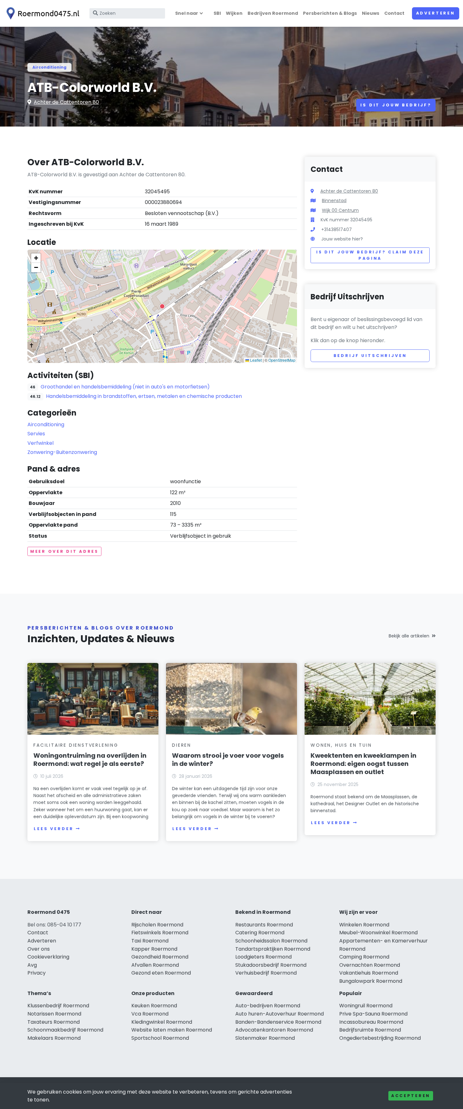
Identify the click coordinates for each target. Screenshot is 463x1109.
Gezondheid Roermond (159, 956)
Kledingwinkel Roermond (161, 1022)
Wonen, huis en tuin (341, 745)
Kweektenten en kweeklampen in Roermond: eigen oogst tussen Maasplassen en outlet (363, 763)
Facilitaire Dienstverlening (75, 745)
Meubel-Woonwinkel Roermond (378, 932)
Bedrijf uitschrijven (370, 355)
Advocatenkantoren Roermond (274, 1029)
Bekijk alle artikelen (409, 636)
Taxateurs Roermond (53, 1022)
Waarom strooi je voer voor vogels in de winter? (228, 759)
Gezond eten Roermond (161, 972)
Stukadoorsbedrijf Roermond (270, 965)
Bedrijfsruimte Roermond (370, 1029)
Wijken (234, 13)
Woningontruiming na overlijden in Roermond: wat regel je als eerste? (89, 759)
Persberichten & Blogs (330, 13)
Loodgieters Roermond (263, 956)
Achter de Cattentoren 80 (66, 102)
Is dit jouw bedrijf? (396, 105)
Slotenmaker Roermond (265, 1038)
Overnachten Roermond (369, 965)
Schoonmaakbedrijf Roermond (65, 1029)
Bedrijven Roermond (273, 13)
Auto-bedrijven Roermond (267, 1005)
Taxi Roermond (150, 940)
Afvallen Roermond (155, 965)
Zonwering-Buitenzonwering (62, 452)
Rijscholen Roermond (157, 924)
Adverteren (435, 13)
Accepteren (410, 1095)
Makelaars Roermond (54, 1038)
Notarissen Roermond (54, 1013)
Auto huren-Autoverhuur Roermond (279, 1013)
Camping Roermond (364, 956)
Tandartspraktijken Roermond (272, 949)
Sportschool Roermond (160, 1038)
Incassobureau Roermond (371, 1022)
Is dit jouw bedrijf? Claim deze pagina (370, 255)
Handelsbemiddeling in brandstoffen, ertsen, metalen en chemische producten (144, 396)
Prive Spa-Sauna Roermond (373, 1013)
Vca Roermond (150, 1013)
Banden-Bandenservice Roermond (278, 1022)
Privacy (36, 972)
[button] (162, 306)
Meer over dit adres (64, 551)
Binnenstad (334, 200)
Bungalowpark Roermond (370, 981)
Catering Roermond (259, 932)
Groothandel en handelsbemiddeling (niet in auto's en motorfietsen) (125, 386)
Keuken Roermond (154, 1005)
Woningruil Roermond (365, 1005)
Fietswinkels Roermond (159, 932)
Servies (36, 433)
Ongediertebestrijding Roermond (380, 1038)
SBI (217, 13)
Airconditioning (49, 67)
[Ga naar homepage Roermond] (41, 13)
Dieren (181, 745)
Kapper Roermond (154, 949)
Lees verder (53, 828)
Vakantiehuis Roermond (368, 972)
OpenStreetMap (281, 360)
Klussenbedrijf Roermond (58, 1005)
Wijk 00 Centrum (340, 210)
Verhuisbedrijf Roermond (266, 972)
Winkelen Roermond (364, 924)
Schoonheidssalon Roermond (271, 940)
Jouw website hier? (342, 239)
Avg (32, 965)
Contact (394, 13)
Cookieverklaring (48, 956)
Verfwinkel (40, 443)
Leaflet (255, 360)
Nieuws (370, 13)
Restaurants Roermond (264, 924)
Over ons (38, 949)
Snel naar (186, 13)
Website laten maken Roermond (171, 1029)
